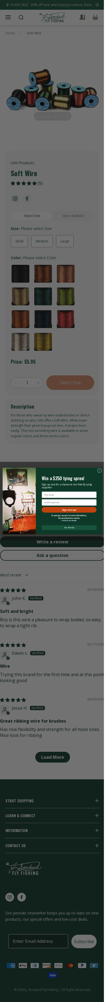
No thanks (69, 527)
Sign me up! (69, 509)
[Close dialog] (99, 470)
